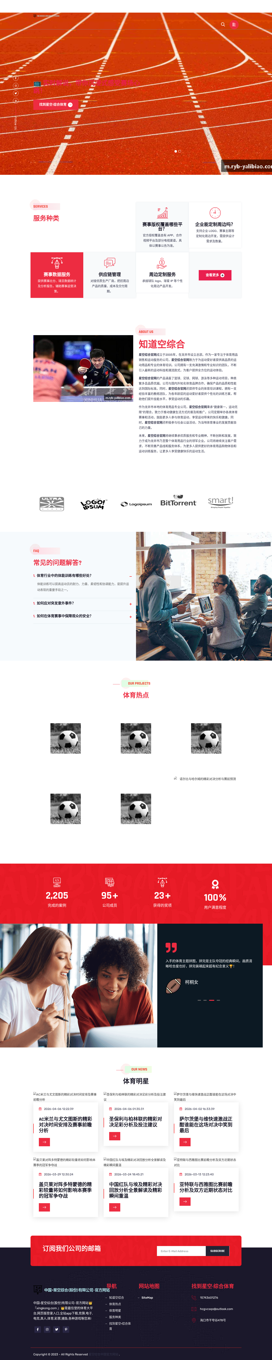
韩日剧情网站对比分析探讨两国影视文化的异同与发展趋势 (65, 743)
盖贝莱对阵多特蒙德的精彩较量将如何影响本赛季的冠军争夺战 (65, 1190)
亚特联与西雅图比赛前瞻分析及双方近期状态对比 (205, 1187)
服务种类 (188, 8)
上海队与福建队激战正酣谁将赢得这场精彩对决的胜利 (136, 813)
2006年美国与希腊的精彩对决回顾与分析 (206, 740)
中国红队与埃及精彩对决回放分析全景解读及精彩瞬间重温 (135, 1190)
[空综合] (49, 15)
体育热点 (150, 8)
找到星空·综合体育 (214, 8)
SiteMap (147, 1297)
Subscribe (217, 1251)
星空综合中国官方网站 (103, 1354)
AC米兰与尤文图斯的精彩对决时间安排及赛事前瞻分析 (65, 1125)
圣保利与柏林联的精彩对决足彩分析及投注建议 (135, 1122)
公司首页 (109, 8)
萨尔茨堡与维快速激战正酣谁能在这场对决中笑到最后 (205, 1125)
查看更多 (212, 275)
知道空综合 (130, 8)
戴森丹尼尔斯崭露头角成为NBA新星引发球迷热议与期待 (66, 813)
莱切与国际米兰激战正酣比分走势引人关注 (136, 743)
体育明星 (169, 8)
